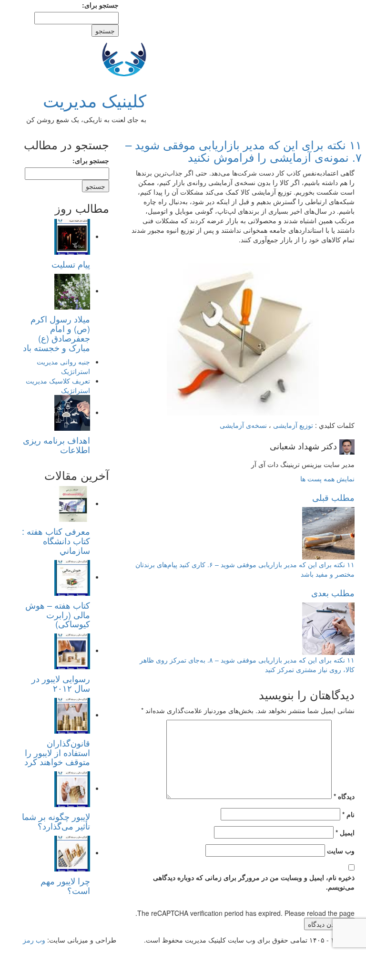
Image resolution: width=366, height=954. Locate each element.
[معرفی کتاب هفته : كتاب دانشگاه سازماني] (72, 503)
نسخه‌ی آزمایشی (243, 425)
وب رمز (34, 939)
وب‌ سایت (341, 850)
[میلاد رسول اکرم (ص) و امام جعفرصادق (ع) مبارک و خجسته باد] (72, 290)
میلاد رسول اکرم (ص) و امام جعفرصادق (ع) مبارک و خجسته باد (56, 332)
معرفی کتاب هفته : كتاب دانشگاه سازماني (56, 540)
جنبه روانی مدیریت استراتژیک (63, 366)
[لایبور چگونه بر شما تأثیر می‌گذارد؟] (72, 788)
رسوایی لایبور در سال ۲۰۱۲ (60, 683)
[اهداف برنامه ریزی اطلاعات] (72, 412)
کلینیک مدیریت (94, 100)
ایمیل (345, 832)
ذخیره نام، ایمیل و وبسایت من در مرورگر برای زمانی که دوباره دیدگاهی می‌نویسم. (254, 882)
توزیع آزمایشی (293, 425)
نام (348, 814)
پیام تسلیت (70, 264)
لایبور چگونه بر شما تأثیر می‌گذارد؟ (56, 821)
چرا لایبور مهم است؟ (65, 885)
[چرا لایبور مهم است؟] (72, 852)
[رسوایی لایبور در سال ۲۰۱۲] (72, 650)
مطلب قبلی (333, 497)
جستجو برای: (100, 5)
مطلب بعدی (333, 592)
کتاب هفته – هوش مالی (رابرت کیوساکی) (57, 614)
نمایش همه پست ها (327, 478)
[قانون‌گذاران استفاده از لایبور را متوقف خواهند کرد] (72, 714)
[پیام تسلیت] (72, 236)
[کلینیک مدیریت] (124, 57)
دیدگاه (344, 796)
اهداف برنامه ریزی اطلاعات (56, 445)
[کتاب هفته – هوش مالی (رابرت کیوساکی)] (72, 576)
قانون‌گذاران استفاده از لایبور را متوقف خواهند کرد (57, 752)
